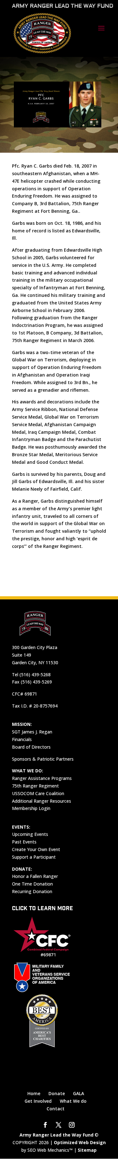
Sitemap (87, 1150)
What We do (73, 1101)
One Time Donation (32, 884)
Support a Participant (34, 857)
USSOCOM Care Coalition (38, 793)
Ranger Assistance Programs (42, 778)
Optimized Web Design (80, 1142)
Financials (22, 739)
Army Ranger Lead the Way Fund (56, 1135)
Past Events (24, 842)
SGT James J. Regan (32, 732)
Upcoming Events (30, 834)
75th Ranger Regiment (35, 786)
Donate (56, 1093)
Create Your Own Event (36, 849)
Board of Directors (31, 747)
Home (33, 1093)
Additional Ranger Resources (41, 801)
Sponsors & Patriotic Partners (43, 759)
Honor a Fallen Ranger (35, 876)
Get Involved (38, 1101)
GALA (78, 1093)
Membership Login (31, 808)
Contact (56, 1109)
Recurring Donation (32, 891)
